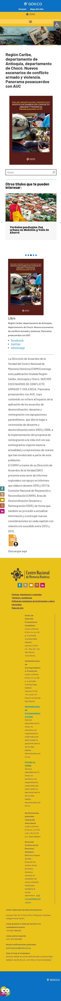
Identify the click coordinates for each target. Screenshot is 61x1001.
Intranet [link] (22, 9)
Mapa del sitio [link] (37, 9)
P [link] (12, 601)
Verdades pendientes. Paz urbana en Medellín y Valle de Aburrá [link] (29, 229)
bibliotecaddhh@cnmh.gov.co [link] (33, 898)
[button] (26, 255)
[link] (57, 24)
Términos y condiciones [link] (22, 597)
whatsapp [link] (18, 348)
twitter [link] (16, 344)
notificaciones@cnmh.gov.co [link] (18, 948)
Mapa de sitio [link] (17, 608)
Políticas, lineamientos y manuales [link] (27, 594)
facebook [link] (17, 340)
